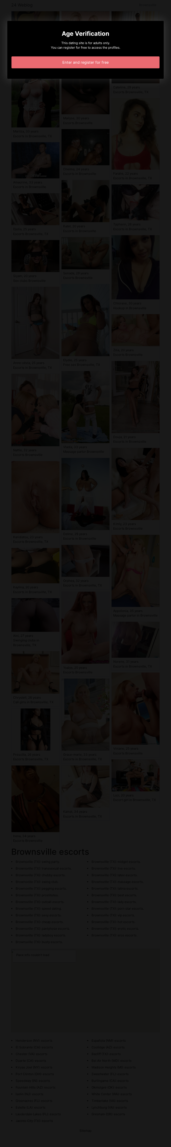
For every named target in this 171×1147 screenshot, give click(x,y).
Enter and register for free (85, 62)
